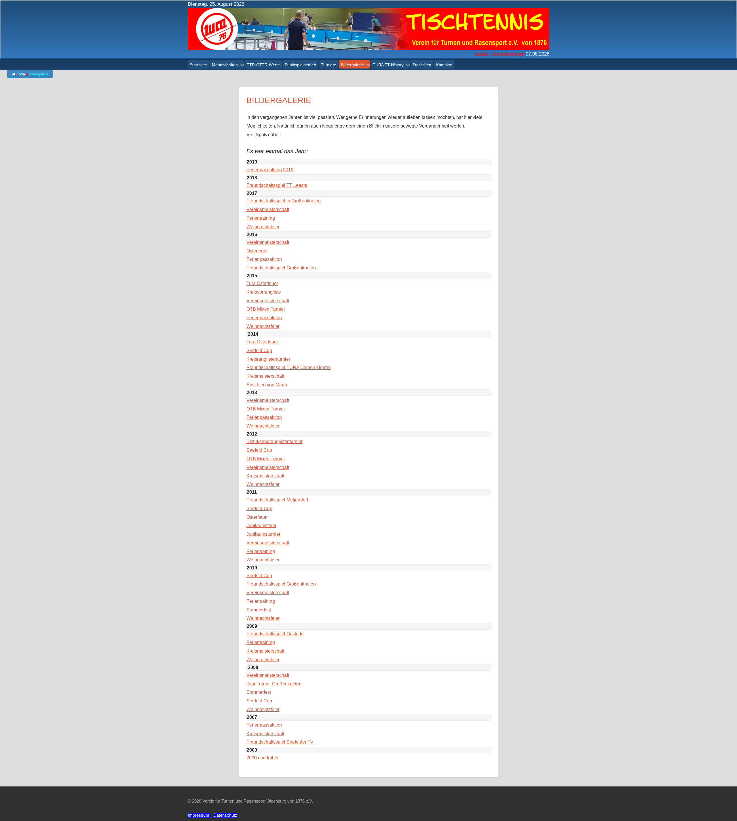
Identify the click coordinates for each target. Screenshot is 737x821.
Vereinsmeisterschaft (267, 209)
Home (21, 74)
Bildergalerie (352, 64)
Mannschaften (225, 64)
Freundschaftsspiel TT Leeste (276, 185)
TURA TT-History (388, 64)
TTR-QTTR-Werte (263, 64)
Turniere (328, 64)
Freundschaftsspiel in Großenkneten (283, 200)
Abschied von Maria (266, 384)
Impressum (199, 815)
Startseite (198, 64)
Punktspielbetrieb (300, 64)
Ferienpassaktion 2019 (269, 169)
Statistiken (422, 64)
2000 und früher (262, 757)
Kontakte (444, 64)
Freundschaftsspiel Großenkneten (281, 267)
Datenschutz (225, 815)
